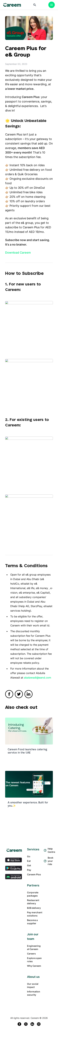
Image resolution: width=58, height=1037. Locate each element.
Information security (33, 993)
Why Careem (34, 965)
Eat (29, 861)
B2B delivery (34, 908)
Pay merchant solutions (34, 914)
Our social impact (32, 985)
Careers (31, 953)
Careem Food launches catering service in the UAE (27, 751)
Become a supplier (32, 922)
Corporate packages (32, 894)
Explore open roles (34, 960)
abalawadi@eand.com (37, 677)
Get (29, 865)
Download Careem (18, 252)
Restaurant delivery (33, 902)
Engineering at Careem (34, 947)
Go (28, 856)
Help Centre (50, 850)
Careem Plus (34, 874)
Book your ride (50, 860)
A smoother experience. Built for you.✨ (28, 804)
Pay (29, 870)
